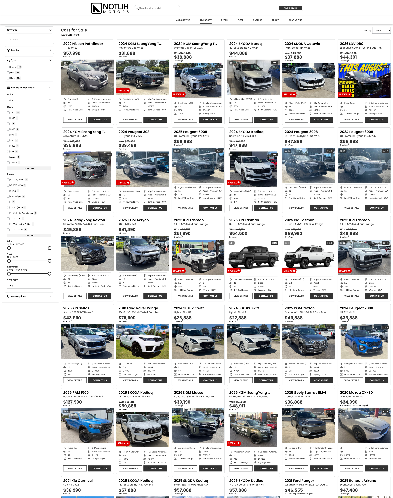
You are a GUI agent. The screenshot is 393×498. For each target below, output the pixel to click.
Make (10, 94)
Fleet (240, 20)
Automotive (183, 20)
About (275, 20)
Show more (29, 168)
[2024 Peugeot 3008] (308, 165)
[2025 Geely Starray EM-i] (308, 425)
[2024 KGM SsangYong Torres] (142, 77)
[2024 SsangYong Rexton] (87, 253)
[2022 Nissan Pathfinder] (87, 77)
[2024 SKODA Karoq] (253, 77)
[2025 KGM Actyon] (142, 253)
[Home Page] (110, 8)
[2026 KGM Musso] (198, 425)
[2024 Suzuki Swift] (198, 341)
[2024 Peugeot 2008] (364, 341)
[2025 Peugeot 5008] (198, 165)
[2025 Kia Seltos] (87, 341)
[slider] (9, 248)
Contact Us (295, 20)
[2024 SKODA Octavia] (308, 81)
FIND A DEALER (291, 8)
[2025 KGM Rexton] (308, 341)
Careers (257, 20)
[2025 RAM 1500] (87, 425)
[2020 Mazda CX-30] (364, 425)
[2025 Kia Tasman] (198, 257)
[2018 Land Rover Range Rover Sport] (142, 341)
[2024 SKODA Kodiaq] (253, 169)
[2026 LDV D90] (364, 81)
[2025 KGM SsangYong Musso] (253, 429)
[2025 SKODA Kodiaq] (142, 429)
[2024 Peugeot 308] (142, 169)
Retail (224, 20)
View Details (74, 119)
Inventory (206, 20)
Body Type (12, 279)
